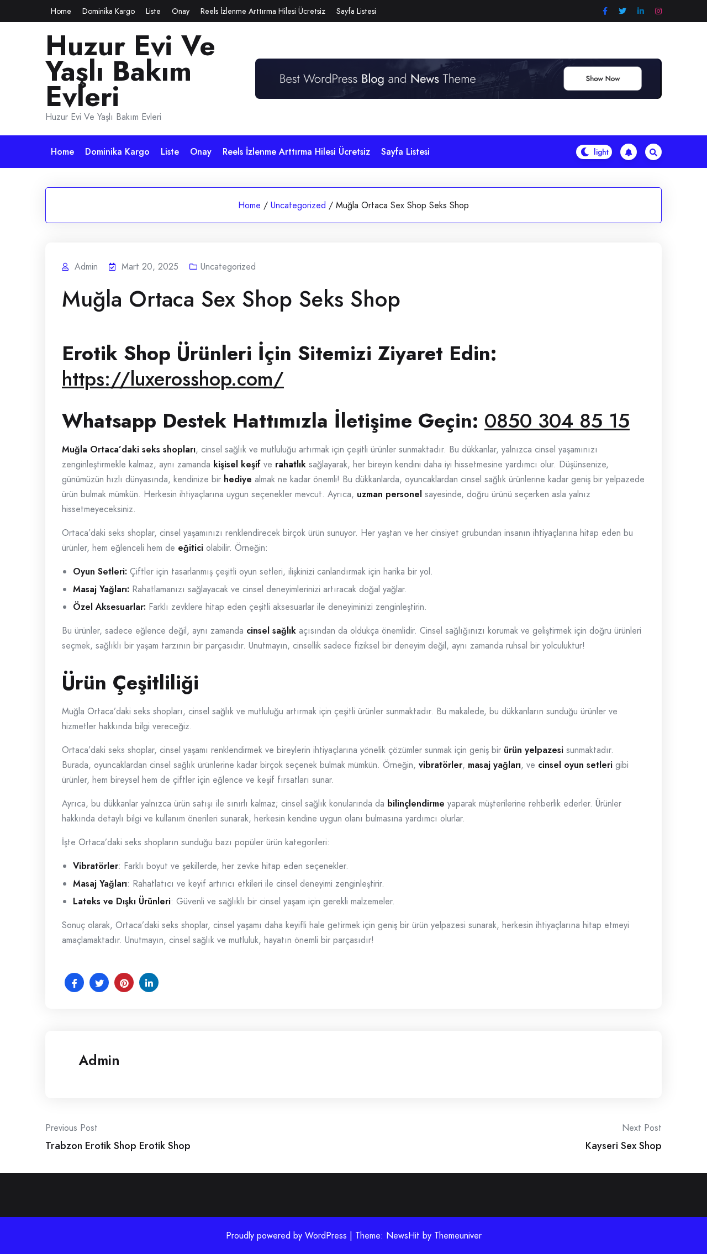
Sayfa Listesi (356, 11)
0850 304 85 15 (557, 420)
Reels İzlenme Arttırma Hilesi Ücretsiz (263, 11)
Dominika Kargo (108, 11)
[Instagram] (658, 11)
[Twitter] (622, 11)
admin (99, 1060)
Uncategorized (298, 205)
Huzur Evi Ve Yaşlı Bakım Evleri (130, 71)
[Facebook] (605, 11)
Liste (153, 11)
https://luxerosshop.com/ (173, 378)
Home (61, 11)
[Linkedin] (640, 11)
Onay (180, 11)
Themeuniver (458, 1235)
